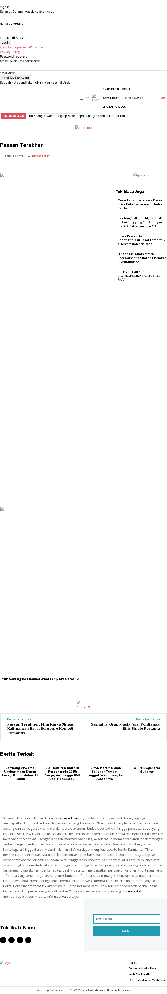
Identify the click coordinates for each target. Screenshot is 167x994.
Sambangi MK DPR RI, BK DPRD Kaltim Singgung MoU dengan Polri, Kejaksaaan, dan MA (140, 222)
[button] (88, 98)
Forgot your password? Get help (22, 47)
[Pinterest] (142, 156)
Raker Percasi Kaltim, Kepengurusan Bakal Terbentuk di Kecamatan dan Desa (141, 240)
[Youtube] (28, 940)
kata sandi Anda (11, 37)
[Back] (1, 2)
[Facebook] (122, 156)
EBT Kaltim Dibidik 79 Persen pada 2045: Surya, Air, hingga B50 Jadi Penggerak (62, 773)
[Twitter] (132, 156)
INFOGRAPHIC (41, 156)
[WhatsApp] (152, 156)
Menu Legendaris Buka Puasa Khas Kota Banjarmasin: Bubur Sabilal (140, 204)
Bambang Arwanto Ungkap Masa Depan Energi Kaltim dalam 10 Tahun (78, 116)
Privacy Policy (10, 52)
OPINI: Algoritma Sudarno (147, 770)
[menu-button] (81, 98)
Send (125, 930)
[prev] (161, 116)
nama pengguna (11, 23)
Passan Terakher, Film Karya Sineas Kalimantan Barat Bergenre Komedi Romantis (40, 728)
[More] (162, 156)
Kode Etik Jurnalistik (141, 974)
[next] (164, 116)
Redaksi (133, 963)
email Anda (8, 73)
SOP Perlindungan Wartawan (147, 980)
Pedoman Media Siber (142, 968)
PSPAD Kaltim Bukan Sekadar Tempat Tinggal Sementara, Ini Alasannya (105, 773)
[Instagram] (11, 940)
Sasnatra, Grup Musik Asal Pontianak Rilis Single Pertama (125, 726)
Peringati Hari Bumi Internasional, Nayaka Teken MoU (139, 275)
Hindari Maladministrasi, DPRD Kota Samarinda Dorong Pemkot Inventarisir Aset (142, 257)
